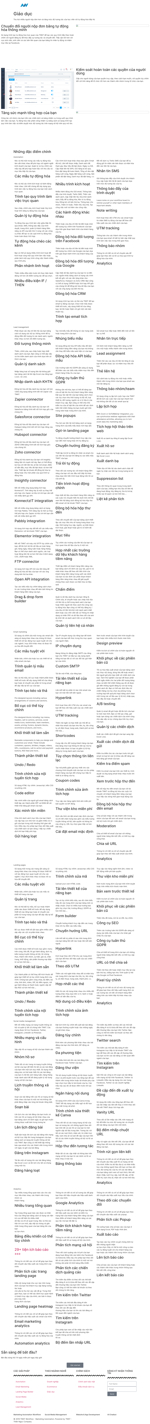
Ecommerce (52, 1387)
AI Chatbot (111, 1414)
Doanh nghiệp (53, 1382)
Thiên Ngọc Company (23, 1421)
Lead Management (23, 1407)
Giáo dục (51, 1392)
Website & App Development (88, 1414)
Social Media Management (56, 1414)
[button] (75, 157)
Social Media (21, 1397)
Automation (20, 1382)
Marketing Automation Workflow (27, 1414)
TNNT (68, 1419)
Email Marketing (22, 1387)
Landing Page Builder (24, 1392)
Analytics (19, 1402)
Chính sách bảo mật (86, 1382)
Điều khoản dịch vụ (86, 1387)
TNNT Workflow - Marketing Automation (37, 1419)
